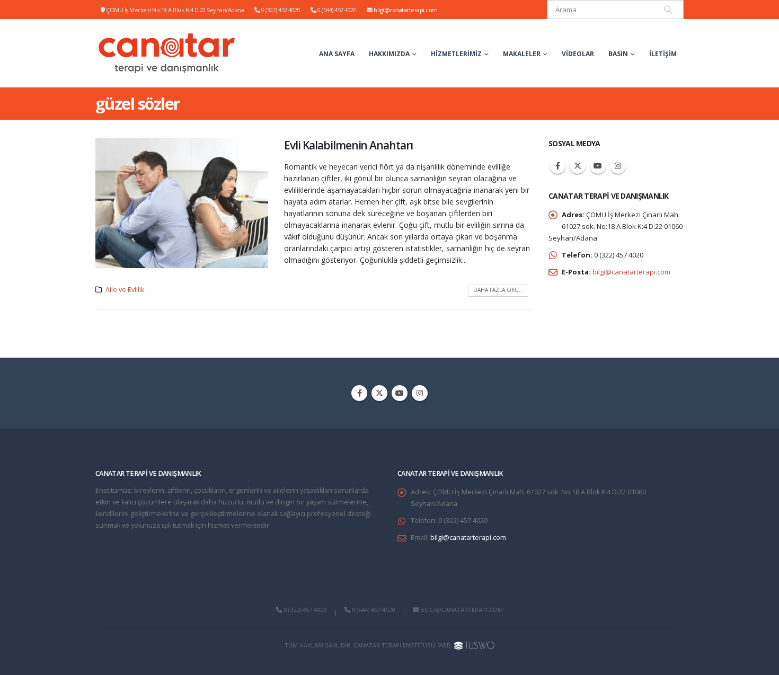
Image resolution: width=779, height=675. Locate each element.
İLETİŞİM (663, 53)
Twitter (578, 166)
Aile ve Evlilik (124, 289)
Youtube (598, 166)
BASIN (618, 53)
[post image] (181, 203)
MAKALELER (522, 53)
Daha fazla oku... (498, 290)
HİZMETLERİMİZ (456, 53)
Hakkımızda (389, 53)
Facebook (557, 166)
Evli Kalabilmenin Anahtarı (348, 145)
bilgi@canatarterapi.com (406, 10)
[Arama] (668, 10)
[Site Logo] (167, 53)
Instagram (618, 166)
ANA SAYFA (337, 53)
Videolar (578, 53)
